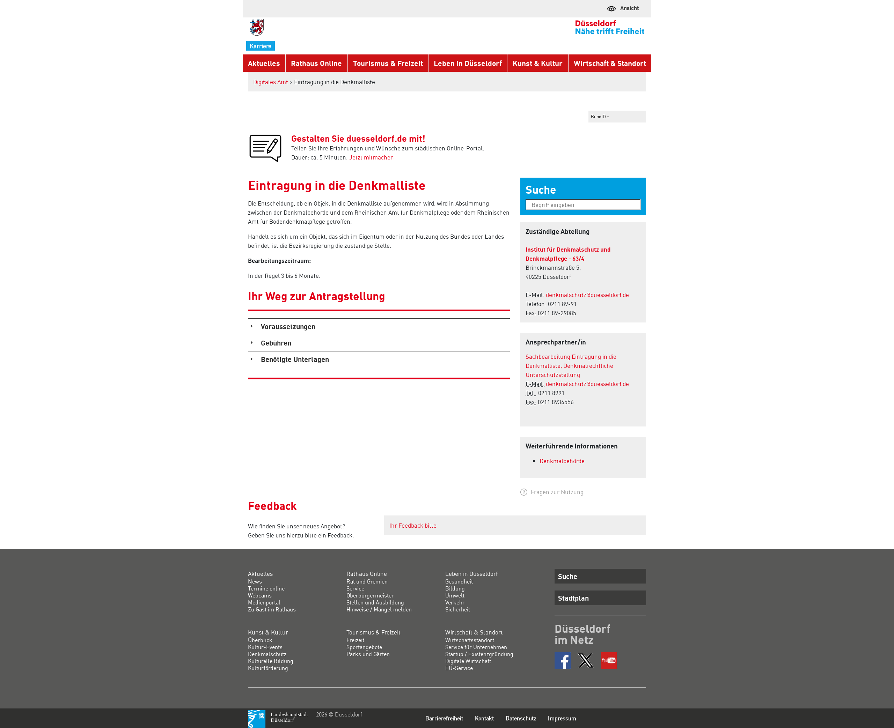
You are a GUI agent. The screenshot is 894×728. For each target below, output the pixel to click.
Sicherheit (457, 609)
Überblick (260, 640)
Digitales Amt (270, 82)
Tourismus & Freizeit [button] (388, 63)
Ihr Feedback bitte (413, 525)
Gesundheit (459, 581)
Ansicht (629, 8)
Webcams (260, 595)
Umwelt (454, 595)
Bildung (455, 588)
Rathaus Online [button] (316, 63)
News (255, 581)
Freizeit (355, 640)
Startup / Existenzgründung (479, 654)
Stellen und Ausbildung (375, 602)
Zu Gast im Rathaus (272, 609)
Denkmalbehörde (562, 461)
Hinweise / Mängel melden (379, 609)
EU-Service (459, 667)
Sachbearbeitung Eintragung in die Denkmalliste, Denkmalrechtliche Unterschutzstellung (571, 365)
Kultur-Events (265, 647)
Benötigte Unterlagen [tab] (295, 359)
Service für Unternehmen (476, 647)
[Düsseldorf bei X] (586, 660)
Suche (567, 576)
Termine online (266, 588)
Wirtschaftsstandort (469, 640)
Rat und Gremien (367, 581)
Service (355, 588)
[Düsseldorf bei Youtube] (609, 660)
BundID (599, 116)
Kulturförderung (268, 667)
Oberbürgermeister (370, 595)
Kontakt (484, 718)
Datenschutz (521, 718)
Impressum (562, 718)
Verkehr (455, 602)
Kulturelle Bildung (270, 660)
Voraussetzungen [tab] (288, 326)
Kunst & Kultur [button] (538, 63)
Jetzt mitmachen (371, 157)
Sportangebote (364, 647)
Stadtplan (573, 597)
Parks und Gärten (368, 654)
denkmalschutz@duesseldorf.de (587, 294)
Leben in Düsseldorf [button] (468, 63)
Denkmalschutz (267, 654)
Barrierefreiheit (444, 718)
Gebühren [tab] (276, 342)
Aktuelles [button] (264, 63)
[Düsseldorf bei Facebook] (563, 660)
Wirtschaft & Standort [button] (610, 63)
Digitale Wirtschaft (468, 660)
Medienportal (264, 602)
